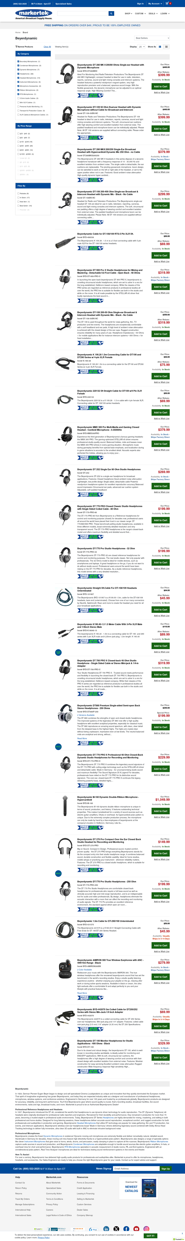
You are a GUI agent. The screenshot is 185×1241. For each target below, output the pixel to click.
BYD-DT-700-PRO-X (91, 669)
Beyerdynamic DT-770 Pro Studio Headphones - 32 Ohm (106, 548)
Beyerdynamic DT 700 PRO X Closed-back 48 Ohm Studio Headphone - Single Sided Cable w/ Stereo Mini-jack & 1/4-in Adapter (108, 663)
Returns (18, 1193)
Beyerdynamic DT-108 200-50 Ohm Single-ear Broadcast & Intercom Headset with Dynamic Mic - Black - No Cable (107, 313)
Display (133, 46)
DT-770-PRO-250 (90, 885)
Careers (49, 1209)
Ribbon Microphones (159, 1141)
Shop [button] (127, 13)
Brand (25, 32)
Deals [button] (152, 13)
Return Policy (21, 1188)
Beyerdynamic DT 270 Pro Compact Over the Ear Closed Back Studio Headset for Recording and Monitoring (109, 840)
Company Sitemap (85, 1215)
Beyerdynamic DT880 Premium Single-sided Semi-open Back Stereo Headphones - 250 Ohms (108, 707)
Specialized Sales (64, 3)
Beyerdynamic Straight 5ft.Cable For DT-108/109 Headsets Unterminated (107, 589)
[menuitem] (129, 13)
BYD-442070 (88, 1015)
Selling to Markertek (85, 1199)
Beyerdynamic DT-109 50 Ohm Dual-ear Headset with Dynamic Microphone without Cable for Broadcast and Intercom (109, 108)
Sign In (140, 3)
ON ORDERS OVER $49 (68, 25)
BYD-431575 (88, 924)
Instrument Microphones (34, 1141)
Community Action (54, 1193)
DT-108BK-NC (89, 197)
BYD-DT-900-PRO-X (91, 276)
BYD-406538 (88, 237)
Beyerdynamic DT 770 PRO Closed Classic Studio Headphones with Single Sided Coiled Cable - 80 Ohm (109, 507)
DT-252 (86, 472)
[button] (160, 46)
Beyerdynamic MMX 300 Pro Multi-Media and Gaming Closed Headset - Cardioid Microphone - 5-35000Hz (108, 428)
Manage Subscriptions (24, 1204)
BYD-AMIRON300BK (92, 966)
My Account (154, 3)
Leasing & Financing (85, 1193)
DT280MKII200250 (91, 155)
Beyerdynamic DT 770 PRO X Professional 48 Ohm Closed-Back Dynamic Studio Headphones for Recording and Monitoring (110, 756)
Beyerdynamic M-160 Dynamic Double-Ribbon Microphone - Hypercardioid (108, 798)
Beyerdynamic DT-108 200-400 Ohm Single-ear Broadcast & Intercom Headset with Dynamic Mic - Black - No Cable (107, 193)
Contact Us (20, 1182)
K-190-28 (87, 360)
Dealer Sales (82, 1209)
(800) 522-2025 (20, 3)
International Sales (23, 1215)
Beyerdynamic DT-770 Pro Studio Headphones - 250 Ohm (106, 881)
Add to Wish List (161, 92)
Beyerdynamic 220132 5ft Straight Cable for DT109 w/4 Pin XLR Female (109, 392)
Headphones (108, 1117)
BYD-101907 (88, 594)
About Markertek (53, 1182)
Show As (152, 46)
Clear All (47, 46)
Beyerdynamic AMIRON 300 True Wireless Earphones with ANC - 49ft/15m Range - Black (110, 961)
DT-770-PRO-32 (90, 551)
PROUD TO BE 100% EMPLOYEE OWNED (116, 25)
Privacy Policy (52, 1204)
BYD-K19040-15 (90, 630)
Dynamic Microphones (52, 1136)
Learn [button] (164, 13)
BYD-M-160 (88, 803)
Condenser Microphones (83, 1144)
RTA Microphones (72, 1146)
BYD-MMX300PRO (91, 433)
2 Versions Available (86, 715)
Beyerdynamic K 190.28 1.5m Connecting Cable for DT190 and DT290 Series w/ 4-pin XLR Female (109, 356)
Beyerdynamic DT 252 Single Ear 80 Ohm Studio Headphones (109, 469)
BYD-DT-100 (88, 1047)
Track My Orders (22, 1199)
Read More (82, 738)
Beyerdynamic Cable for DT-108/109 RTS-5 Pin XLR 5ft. (105, 233)
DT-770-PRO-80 (90, 512)
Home (17, 32)
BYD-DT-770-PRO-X (91, 761)
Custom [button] (139, 13)
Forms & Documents (86, 1182)
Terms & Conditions (54, 1199)
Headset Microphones (86, 1123)
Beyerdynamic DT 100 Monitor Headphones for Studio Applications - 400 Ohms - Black (105, 1042)
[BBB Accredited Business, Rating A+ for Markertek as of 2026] (56, 1229)
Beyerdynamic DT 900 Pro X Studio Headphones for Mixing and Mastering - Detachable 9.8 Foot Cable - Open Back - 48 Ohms (109, 271)
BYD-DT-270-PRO (90, 845)
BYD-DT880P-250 (90, 711)
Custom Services (84, 1204)
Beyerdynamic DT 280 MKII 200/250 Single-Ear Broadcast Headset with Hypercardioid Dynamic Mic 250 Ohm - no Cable (108, 150)
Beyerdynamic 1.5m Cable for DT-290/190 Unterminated (105, 921)
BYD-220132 (88, 397)
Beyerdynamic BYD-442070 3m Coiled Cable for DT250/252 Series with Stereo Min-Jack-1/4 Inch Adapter (107, 1010)
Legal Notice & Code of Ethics (59, 1215)
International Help (22, 1209)
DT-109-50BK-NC (90, 113)
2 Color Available (84, 969)
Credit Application (84, 1188)
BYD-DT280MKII (90, 71)
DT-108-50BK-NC (90, 318)
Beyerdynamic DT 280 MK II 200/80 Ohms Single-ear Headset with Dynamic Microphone (110, 66)
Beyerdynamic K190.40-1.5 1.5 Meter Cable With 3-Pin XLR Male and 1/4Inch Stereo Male (109, 625)
